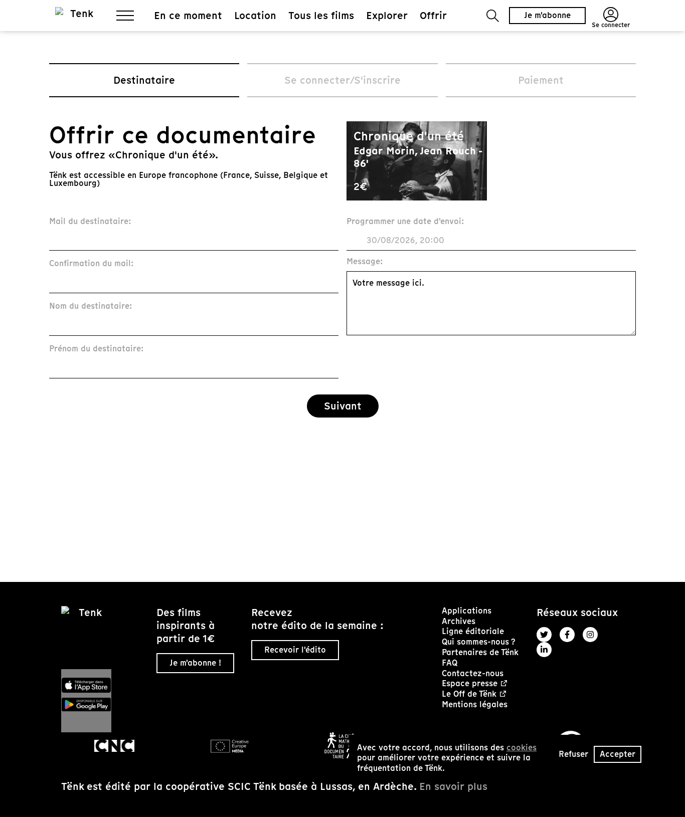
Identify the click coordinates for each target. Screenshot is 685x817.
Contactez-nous (472, 673)
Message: (365, 262)
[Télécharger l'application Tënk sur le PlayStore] (104, 704)
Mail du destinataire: (90, 222)
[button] (492, 16)
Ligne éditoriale (473, 631)
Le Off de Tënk (469, 694)
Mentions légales (474, 704)
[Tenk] (104, 637)
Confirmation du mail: (91, 264)
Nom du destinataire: (90, 306)
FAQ (449, 663)
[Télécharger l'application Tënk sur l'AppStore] (104, 685)
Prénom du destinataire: (96, 349)
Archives (458, 621)
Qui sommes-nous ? (479, 642)
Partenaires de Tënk (480, 652)
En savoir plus (453, 786)
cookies (521, 747)
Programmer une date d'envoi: (405, 222)
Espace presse (469, 684)
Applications (466, 611)
